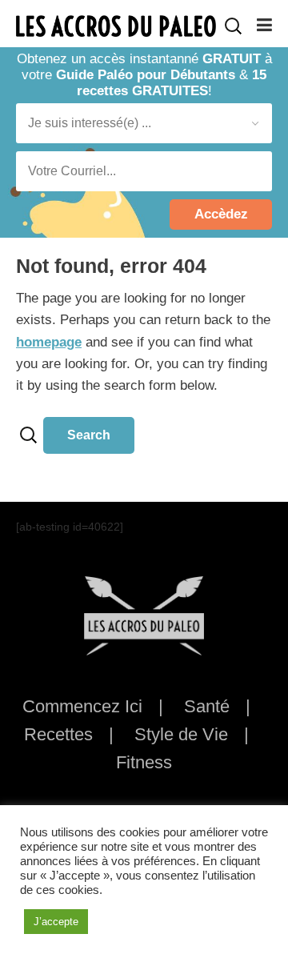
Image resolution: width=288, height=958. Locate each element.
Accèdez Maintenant (221, 218)
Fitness (144, 762)
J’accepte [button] (56, 922)
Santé (207, 706)
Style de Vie (181, 734)
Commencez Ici (82, 706)
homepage (49, 342)
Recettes (58, 734)
